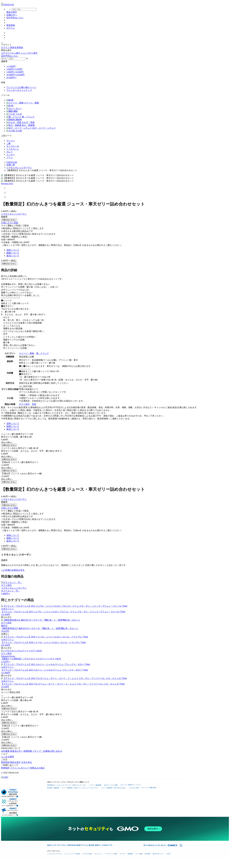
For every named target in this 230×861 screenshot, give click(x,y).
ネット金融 (138, 853)
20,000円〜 (11, 77)
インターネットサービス (54, 853)
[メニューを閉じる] (2, 42)
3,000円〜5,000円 (14, 69)
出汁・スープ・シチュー (44, 128)
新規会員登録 (16, 47)
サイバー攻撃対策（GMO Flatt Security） (114, 788)
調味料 (18, 119)
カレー (18, 108)
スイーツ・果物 (31, 103)
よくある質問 (7, 757)
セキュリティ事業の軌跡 (148, 787)
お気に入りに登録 (9, 223)
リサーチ (122, 853)
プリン (9, 157)
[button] (5, 183)
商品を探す (15, 762)
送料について (12, 250)
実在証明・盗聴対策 (53, 788)
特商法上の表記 (37, 768)
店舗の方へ (11, 15)
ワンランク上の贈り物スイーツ (21, 87)
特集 (3, 82)
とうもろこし (12, 149)
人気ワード (6, 136)
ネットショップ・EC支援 (72, 853)
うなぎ (18, 114)
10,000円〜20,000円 (15, 75)
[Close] (2, 695)
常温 (34, 404)
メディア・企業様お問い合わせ (47, 751)
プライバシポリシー (19, 768)
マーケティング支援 (111, 853)
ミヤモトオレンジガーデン (14, 214)
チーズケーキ (12, 146)
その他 (18, 131)
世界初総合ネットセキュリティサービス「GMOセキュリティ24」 (67, 785)
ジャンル (5, 95)
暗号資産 (147, 853)
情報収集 (130, 853)
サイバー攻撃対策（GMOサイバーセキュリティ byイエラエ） (80, 788)
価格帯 (4, 61)
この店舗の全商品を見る (12, 570)
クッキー (10, 154)
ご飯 (8, 143)
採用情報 (27, 751)
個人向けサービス (158, 853)
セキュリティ (98, 853)
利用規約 (5, 768)
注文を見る (26, 762)
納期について (12, 253)
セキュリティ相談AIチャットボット (131, 785)
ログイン (10, 28)
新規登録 (10, 25)
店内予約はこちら (14, 18)
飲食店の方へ (16, 751)
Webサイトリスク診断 (111, 785)
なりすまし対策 (134, 788)
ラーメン (10, 141)
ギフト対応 (24, 404)
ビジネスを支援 (87, 853)
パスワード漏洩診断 (95, 785)
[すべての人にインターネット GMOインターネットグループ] (160, 845)
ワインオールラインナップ (19, 90)
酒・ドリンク (28, 117)
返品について (12, 256)
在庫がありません (9, 220)
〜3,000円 (10, 66)
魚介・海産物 (28, 125)
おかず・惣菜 (28, 122)
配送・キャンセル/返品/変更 (14, 407)
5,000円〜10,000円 (14, 72)
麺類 (15, 111)
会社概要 (5, 751)
